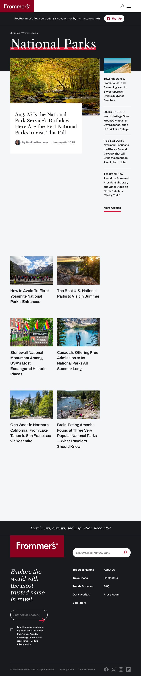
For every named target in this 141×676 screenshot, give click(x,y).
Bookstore (79, 602)
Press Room (112, 594)
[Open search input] (122, 6)
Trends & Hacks (83, 586)
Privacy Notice (67, 669)
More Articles (112, 207)
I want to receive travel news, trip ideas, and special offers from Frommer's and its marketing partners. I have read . (30, 636)
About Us (109, 569)
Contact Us (111, 578)
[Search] (125, 552)
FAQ (106, 586)
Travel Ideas (80, 578)
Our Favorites (81, 594)
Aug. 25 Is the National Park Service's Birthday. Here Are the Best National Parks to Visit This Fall (46, 123)
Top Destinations (83, 569)
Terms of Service (87, 669)
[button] (129, 6)
